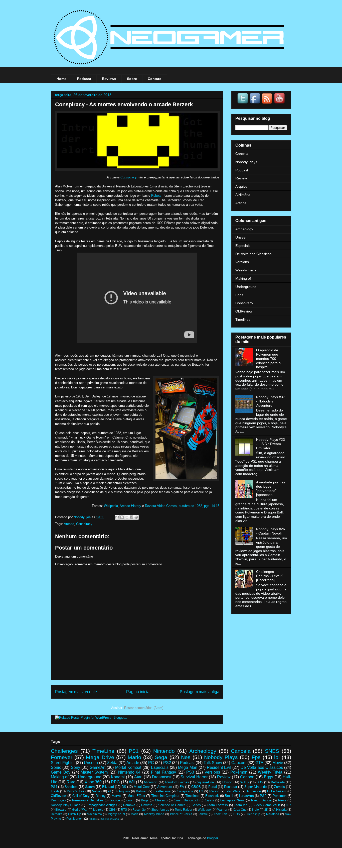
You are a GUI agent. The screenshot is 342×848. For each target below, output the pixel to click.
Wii (132, 782)
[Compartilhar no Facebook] (131, 517)
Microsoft (150, 782)
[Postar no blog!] (121, 517)
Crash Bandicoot (186, 800)
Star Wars (233, 791)
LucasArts (246, 796)
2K (266, 809)
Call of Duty (81, 796)
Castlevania (161, 791)
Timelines (242, 319)
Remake (129, 805)
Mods (134, 814)
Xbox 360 (93, 782)
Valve (96, 791)
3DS (260, 782)
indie (255, 809)
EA (182, 787)
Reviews (109, 79)
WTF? (244, 782)
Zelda (112, 763)
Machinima (94, 814)
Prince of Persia (181, 814)
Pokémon (238, 772)
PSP (263, 796)
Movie (277, 763)
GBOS (196, 787)
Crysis (209, 800)
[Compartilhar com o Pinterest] (136, 517)
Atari (138, 777)
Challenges (64, 751)
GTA (259, 763)
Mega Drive (100, 757)
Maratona (272, 814)
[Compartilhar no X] (126, 517)
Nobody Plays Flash (65, 805)
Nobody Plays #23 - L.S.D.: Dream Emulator (270, 444)
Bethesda (278, 782)
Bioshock (212, 796)
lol (277, 757)
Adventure (164, 787)
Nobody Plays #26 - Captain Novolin (270, 531)
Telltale (203, 814)
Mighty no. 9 (116, 814)
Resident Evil (219, 767)
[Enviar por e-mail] (117, 517)
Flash (55, 791)
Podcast (84, 79)
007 (288, 805)
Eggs (239, 295)
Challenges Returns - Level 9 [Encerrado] (269, 576)
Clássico (161, 800)
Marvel (116, 796)
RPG (115, 782)
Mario (134, 757)
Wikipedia (111, 506)
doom (130, 800)
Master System (94, 772)
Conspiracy (128, 177)
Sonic (56, 767)
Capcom (238, 763)
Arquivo (241, 186)
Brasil (229, 796)
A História (242, 195)
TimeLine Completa (165, 796)
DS (124, 787)
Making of (243, 278)
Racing (214, 791)
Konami (118, 777)
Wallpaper (205, 809)
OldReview (243, 311)
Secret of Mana (110, 818)
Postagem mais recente (76, 692)
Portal (212, 787)
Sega (161, 757)
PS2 (167, 763)
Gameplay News (232, 800)
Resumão (139, 809)
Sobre (132, 79)
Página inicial (138, 692)
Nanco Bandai (261, 800)
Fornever (61, 757)
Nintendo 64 (129, 772)
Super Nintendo (255, 787)
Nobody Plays (246, 162)
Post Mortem (74, 818)
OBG (112, 809)
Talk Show (213, 763)
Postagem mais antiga (199, 692)
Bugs (144, 800)
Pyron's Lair (75, 791)
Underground (245, 287)
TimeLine (103, 751)
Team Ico (240, 805)
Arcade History (130, 506)
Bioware (61, 809)
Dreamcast (161, 777)
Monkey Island (154, 814)
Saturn (90, 787)
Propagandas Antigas (101, 805)
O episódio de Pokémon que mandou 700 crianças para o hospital (268, 358)
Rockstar (230, 787)
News (282, 800)
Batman (141, 791)
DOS (236, 814)
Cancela (241, 154)
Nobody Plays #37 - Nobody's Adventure (270, 401)
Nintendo (164, 751)
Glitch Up (74, 814)
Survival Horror (194, 777)
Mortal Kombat (128, 767)
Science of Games (172, 805)
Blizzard (108, 787)
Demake (56, 814)
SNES (272, 751)
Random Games (177, 782)
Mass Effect (136, 796)
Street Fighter (63, 763)
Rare (71, 782)
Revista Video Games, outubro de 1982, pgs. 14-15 (182, 506)
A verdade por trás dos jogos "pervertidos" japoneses (270, 488)
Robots (156, 195)
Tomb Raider (183, 809)
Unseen (241, 237)
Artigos (240, 203)
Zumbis (279, 787)
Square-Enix (206, 782)
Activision (254, 791)
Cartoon (247, 777)
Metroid (98, 809)
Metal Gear (142, 787)
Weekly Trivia (245, 270)
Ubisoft (227, 782)
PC (151, 763)
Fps (256, 757)
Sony (75, 767)
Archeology (244, 229)
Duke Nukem (276, 791)
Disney (101, 796)
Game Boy (60, 772)
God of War (80, 809)
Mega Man (187, 767)
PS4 (54, 787)
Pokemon (279, 796)
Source (115, 800)
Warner (222, 809)
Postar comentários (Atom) (143, 708)
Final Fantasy (163, 772)
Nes (186, 757)
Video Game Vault (266, 805)
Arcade (69, 524)
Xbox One (239, 809)
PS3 (190, 772)
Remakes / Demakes (87, 800)
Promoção (58, 800)
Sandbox (71, 787)
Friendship (253, 814)
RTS (124, 809)
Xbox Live (220, 814)
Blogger (212, 838)
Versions (242, 262)
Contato (154, 79)
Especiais (242, 246)
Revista (146, 805)
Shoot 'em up (160, 809)
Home (61, 79)
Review (241, 178)
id (109, 791)
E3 (201, 791)
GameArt (97, 767)
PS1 (134, 751)
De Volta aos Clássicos (253, 254)
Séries (196, 805)
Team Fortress (217, 805)
